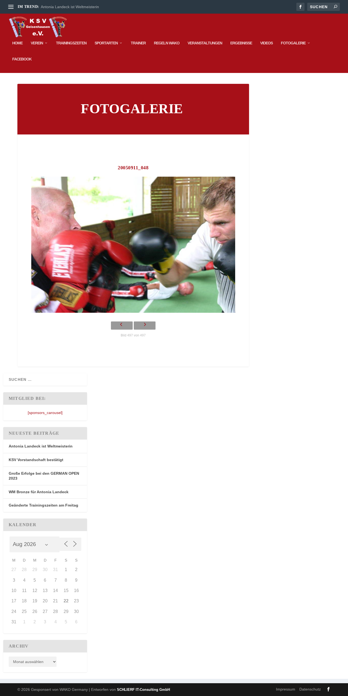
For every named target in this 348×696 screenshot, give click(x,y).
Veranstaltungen (205, 43)
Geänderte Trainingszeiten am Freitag (43, 505)
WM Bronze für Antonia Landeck (39, 492)
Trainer (138, 43)
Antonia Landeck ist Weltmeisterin (70, 7)
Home (17, 43)
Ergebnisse (241, 43)
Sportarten (106, 43)
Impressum (285, 689)
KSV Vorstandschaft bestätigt (36, 460)
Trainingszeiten (71, 43)
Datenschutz (310, 689)
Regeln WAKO (166, 43)
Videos (266, 43)
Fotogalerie (293, 43)
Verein (37, 43)
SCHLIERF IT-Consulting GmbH (143, 690)
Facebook (22, 59)
